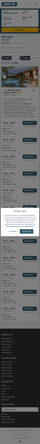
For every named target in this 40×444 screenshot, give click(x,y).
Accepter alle (26, 231)
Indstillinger (13, 231)
